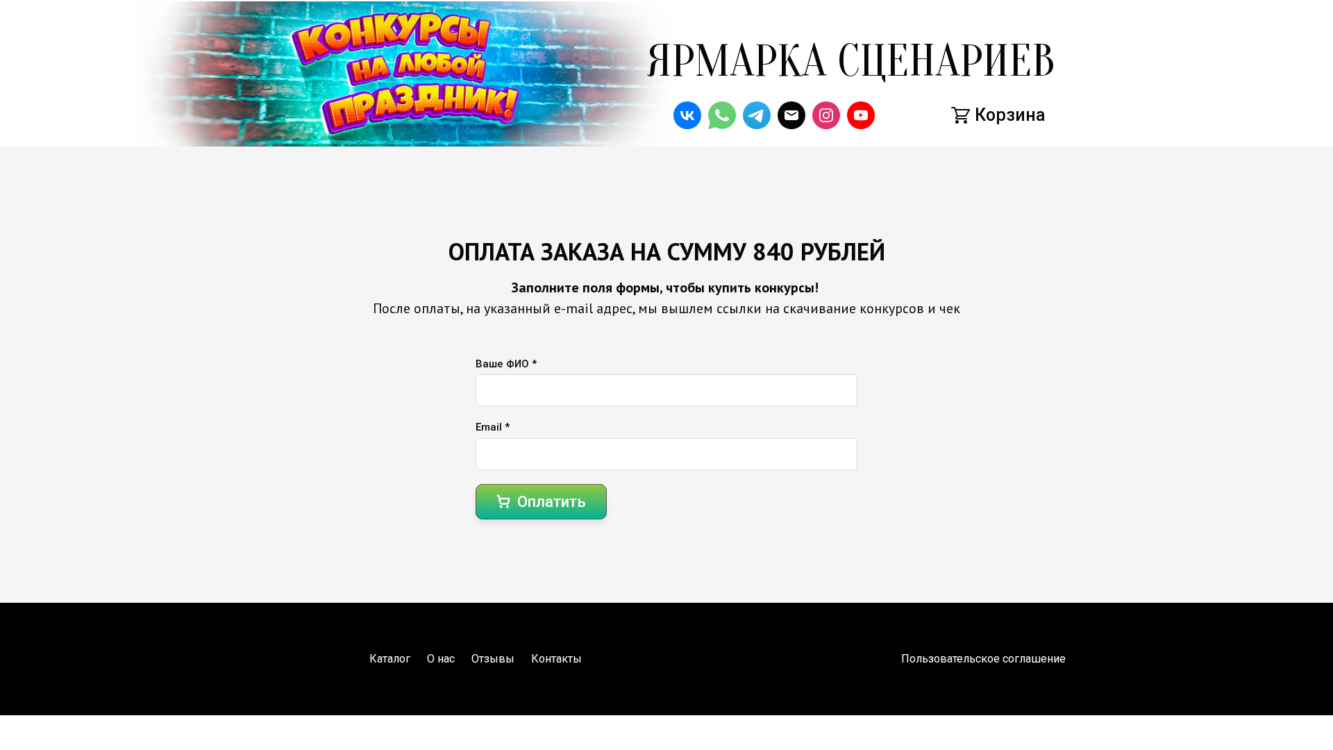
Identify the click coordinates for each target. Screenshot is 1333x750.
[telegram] (757, 115)
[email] (791, 115)
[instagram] (826, 115)
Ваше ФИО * (506, 364)
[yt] (861, 115)
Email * (493, 427)
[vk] (687, 115)
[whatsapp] (722, 115)
